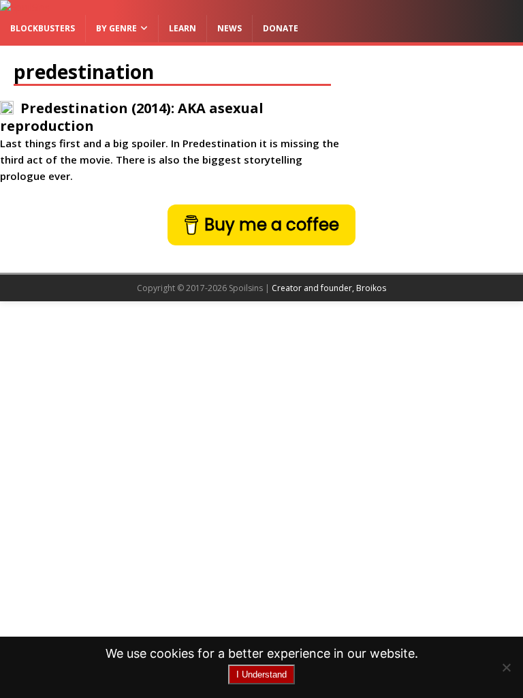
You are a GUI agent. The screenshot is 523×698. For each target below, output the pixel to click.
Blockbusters (42, 28)
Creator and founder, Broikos (329, 288)
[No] (506, 667)
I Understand (261, 674)
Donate (280, 28)
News (229, 28)
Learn (182, 28)
